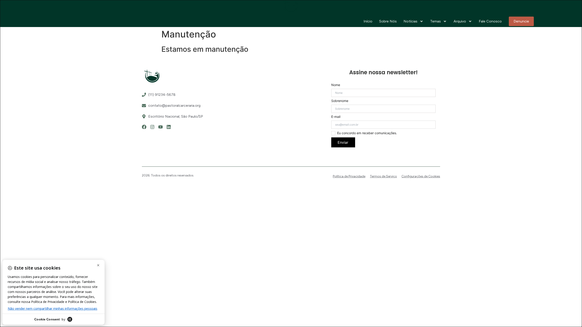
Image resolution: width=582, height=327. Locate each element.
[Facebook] (144, 127)
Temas (435, 21)
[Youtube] (160, 127)
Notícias (410, 21)
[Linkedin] (168, 127)
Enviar (343, 142)
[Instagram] (152, 127)
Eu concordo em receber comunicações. (367, 133)
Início (368, 21)
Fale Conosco (490, 21)
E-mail (335, 116)
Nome (335, 85)
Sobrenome (339, 100)
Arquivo (460, 21)
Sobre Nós (388, 21)
